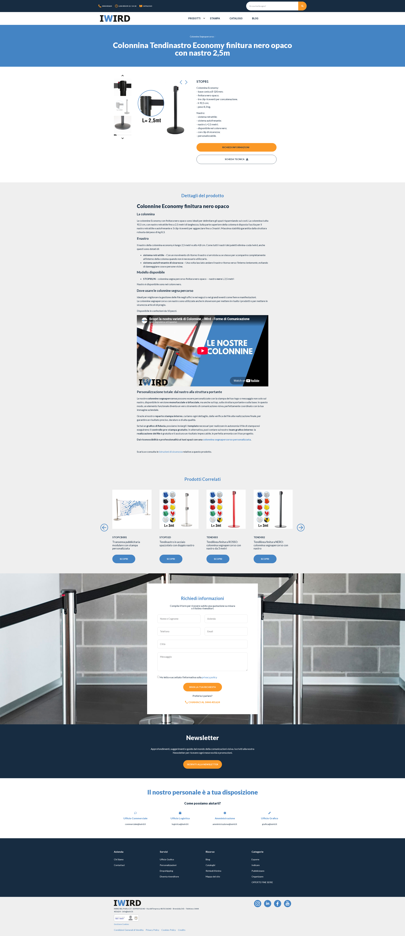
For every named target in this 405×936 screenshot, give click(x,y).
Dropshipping (166, 870)
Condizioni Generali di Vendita (128, 930)
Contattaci (119, 865)
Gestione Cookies (121, 924)
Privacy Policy (152, 930)
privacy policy (209, 677)
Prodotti (194, 18)
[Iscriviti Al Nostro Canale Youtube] (287, 903)
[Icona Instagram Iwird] (257, 903)
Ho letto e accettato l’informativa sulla (188, 677)
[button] (182, 82)
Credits (181, 930)
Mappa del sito (213, 876)
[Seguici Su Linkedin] (267, 903)
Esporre (255, 859)
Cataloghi (210, 865)
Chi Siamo (119, 859)
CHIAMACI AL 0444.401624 (204, 702)
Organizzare (257, 876)
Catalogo (236, 18)
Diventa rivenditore (169, 876)
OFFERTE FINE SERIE (262, 882)
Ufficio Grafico (167, 859)
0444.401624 (107, 6)
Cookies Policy (168, 930)
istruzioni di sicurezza (170, 451)
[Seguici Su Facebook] (277, 903)
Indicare (256, 865)
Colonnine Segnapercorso (202, 36)
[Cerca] (302, 6)
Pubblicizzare (258, 870)
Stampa (215, 18)
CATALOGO (147, 6)
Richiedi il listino (213, 870)
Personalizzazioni (168, 865)
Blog (255, 18)
